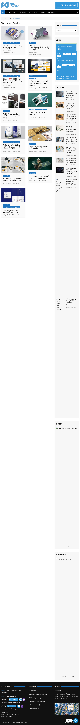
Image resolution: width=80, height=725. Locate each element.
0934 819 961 (66, 65)
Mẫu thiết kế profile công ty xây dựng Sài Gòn (13, 47)
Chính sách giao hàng (35, 698)
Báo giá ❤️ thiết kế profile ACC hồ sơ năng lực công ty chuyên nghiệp (13, 81)
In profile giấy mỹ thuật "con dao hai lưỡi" (39, 148)
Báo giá (42, 12)
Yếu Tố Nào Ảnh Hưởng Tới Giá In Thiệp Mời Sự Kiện (71, 160)
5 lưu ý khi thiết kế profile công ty (38, 113)
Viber (59, 55)
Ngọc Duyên (7, 50)
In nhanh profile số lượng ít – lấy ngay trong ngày (39, 177)
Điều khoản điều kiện (35, 705)
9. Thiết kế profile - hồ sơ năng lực (12, 42)
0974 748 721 (67, 54)
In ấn (14, 12)
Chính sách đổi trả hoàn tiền (37, 701)
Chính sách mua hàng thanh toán (38, 694)
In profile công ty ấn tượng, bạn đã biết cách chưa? (13, 180)
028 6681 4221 (71, 5)
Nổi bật (8, 12)
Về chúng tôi (32, 690)
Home (67, 722)
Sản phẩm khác (33, 12)
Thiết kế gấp (22, 12)
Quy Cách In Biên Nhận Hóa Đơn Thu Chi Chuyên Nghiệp (71, 139)
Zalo (73, 54)
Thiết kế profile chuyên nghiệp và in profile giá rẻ (12, 211)
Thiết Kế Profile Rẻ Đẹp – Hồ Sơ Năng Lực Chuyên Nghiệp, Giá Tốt (12, 147)
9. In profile (32, 42)
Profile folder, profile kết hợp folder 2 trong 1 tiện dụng (12, 116)
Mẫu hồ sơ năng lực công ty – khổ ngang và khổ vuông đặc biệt (39, 48)
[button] (75, 720)
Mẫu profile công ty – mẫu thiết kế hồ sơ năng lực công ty (39, 83)
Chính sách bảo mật (34, 708)
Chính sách (51, 12)
